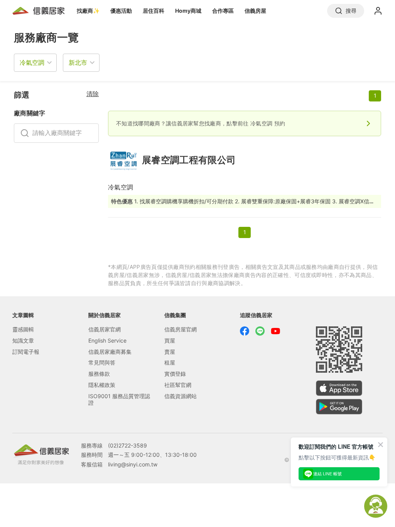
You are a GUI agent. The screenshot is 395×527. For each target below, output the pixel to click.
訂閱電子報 (25, 351)
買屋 (169, 340)
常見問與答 (101, 362)
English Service (107, 340)
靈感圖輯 (23, 329)
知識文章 (23, 340)
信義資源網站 (180, 396)
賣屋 (169, 351)
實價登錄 (175, 373)
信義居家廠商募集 (110, 351)
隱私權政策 (101, 385)
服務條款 (99, 373)
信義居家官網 (104, 329)
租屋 (169, 362)
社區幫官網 (177, 385)
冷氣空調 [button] (32, 62)
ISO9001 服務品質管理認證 (119, 399)
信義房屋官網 (180, 329)
